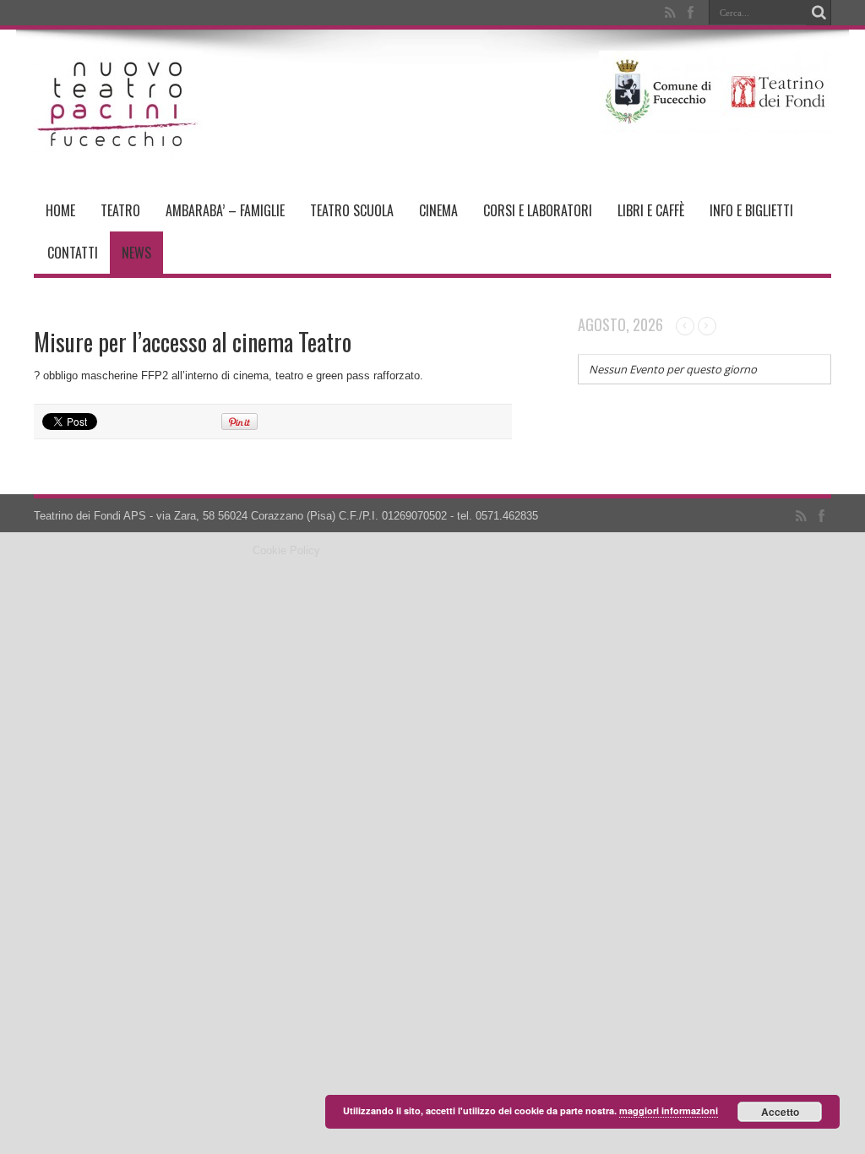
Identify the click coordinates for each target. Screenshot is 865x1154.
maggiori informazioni (668, 1110)
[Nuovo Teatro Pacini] (118, 147)
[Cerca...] (818, 12)
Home (60, 210)
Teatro (120, 210)
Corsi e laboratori (537, 210)
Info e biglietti (751, 210)
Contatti (72, 252)
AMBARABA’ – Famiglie (225, 210)
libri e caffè (650, 210)
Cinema (438, 210)
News (136, 252)
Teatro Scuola (352, 210)
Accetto (780, 1111)
